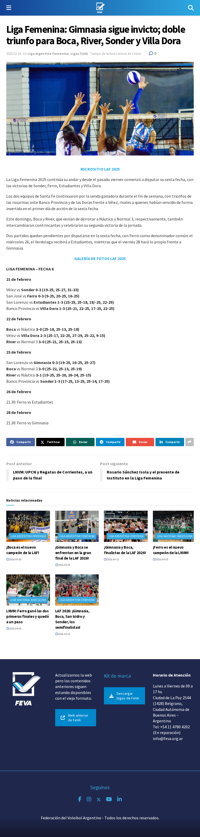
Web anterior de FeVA (78, 717)
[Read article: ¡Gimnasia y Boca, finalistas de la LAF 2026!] (126, 526)
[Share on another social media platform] (189, 442)
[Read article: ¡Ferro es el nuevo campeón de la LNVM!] (175, 526)
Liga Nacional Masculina (174, 536)
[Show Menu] (8, 8)
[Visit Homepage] (99, 8)
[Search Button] (191, 8)
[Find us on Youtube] (109, 799)
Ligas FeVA (79, 53)
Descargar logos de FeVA (128, 695)
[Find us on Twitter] (99, 799)
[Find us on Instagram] (89, 799)
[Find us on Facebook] (80, 799)
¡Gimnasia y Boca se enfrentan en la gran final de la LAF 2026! (73, 553)
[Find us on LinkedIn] (119, 799)
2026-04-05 (161, 559)
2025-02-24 (13, 53)
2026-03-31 (64, 634)
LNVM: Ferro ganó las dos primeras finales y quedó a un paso (27, 616)
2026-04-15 (113, 559)
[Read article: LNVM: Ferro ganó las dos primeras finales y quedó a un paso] (28, 590)
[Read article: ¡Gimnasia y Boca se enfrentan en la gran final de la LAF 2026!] (77, 526)
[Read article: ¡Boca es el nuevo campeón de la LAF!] (28, 526)
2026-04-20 (15, 559)
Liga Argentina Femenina (48, 53)
